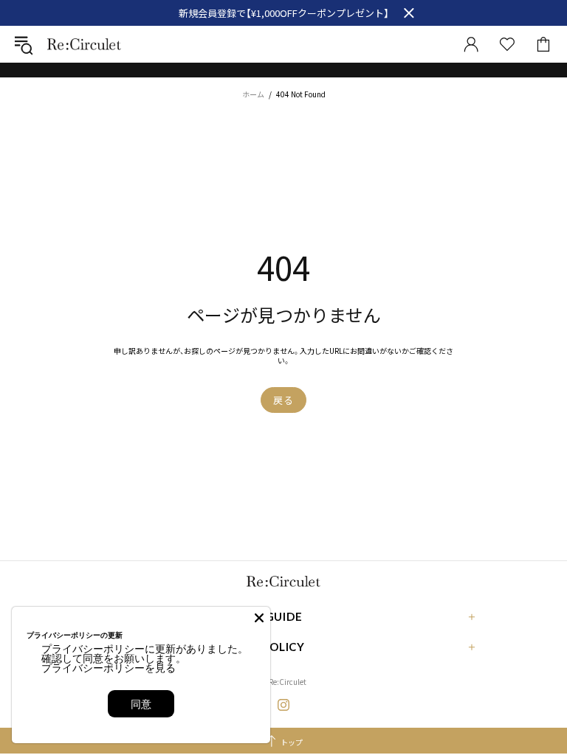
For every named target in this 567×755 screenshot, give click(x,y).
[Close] (259, 617)
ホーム (253, 94)
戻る (283, 400)
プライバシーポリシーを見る (108, 667)
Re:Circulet (84, 43)
